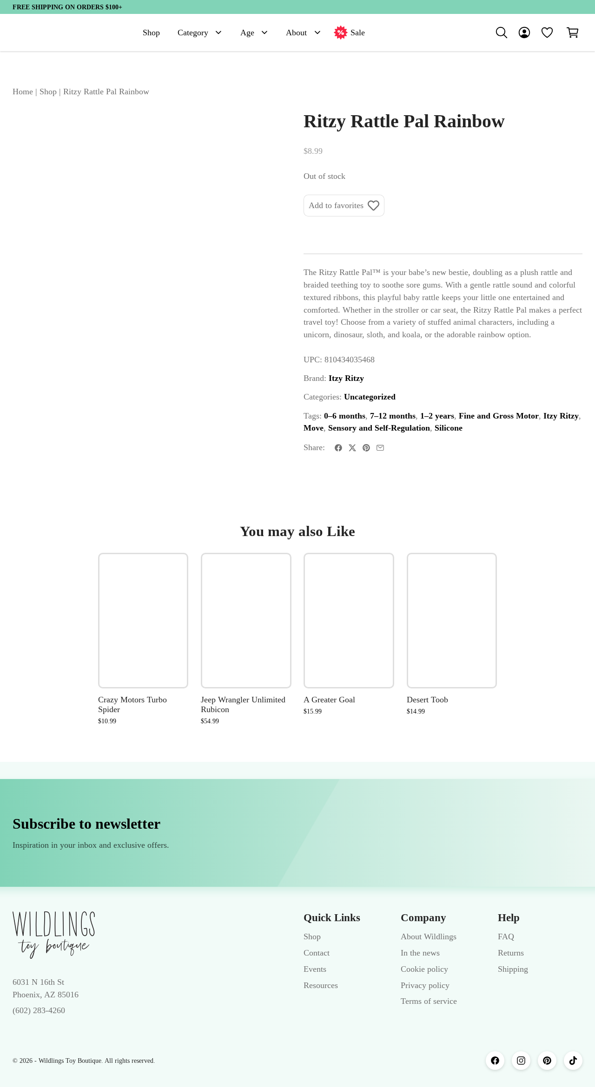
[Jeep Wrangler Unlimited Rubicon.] (246, 620)
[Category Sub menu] (218, 32)
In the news (420, 952)
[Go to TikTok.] (573, 1060)
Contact (317, 952)
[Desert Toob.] (452, 620)
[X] (352, 448)
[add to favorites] (171, 570)
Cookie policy (424, 969)
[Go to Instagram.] (521, 1060)
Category (193, 32)
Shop (151, 32)
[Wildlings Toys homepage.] (54, 935)
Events (315, 969)
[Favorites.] (547, 32)
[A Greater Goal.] (349, 620)
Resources (321, 985)
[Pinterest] (366, 448)
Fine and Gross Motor (499, 415)
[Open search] (502, 32)
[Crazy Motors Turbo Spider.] (143, 620)
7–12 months (393, 415)
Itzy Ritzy (346, 378)
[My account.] (524, 32)
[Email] (380, 448)
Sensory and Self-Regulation (379, 427)
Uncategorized (370, 396)
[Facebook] (338, 448)
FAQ (506, 936)
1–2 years (437, 415)
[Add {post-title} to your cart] (171, 625)
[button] (572, 32)
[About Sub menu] (317, 32)
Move (314, 427)
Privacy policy (425, 985)
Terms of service (429, 1001)
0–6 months (344, 415)
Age (247, 32)
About (296, 32)
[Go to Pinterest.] (547, 1060)
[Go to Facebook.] (495, 1060)
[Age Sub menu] (264, 32)
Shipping (513, 969)
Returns (511, 952)
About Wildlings (428, 936)
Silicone (449, 427)
